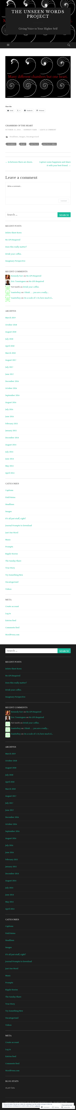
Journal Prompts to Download (18, 525)
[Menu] (8, 45)
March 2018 (10, 353)
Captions (9, 490)
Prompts (9, 547)
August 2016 (10, 402)
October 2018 (11, 325)
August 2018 (10, 332)
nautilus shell (49, 144)
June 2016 (9, 416)
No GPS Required (12, 240)
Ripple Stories (11, 554)
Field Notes (10, 497)
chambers (11, 144)
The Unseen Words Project (38, 14)
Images (22, 137)
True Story (10, 568)
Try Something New (14, 575)
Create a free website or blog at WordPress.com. (29, 1102)
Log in (8, 613)
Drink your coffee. (13, 254)
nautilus (34, 144)
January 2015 (11, 430)
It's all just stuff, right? (15, 518)
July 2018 (9, 339)
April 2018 (9, 346)
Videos (8, 589)
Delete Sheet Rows (13, 233)
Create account (12, 606)
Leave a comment (48, 130)
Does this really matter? (16, 247)
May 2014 (9, 466)
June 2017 (9, 374)
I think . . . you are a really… (36, 292)
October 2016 (11, 388)
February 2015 (11, 423)
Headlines (14, 137)
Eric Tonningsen (18, 281)
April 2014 (9, 473)
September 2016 (12, 395)
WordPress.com (12, 635)
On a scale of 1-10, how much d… (38, 298)
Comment (64, 201)
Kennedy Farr (30, 130)
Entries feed (10, 620)
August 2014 (10, 445)
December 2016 (12, 381)
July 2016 (9, 409)
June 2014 (9, 459)
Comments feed (12, 627)
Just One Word (11, 532)
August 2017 (10, 360)
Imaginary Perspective (15, 261)
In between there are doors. (19, 162)
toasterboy (16, 292)
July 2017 (9, 367)
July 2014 (9, 452)
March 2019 (10, 318)
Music (8, 540)
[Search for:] (38, 214)
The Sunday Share (13, 561)
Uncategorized (32, 137)
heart (23, 144)
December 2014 (12, 438)
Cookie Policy (38, 1106)
